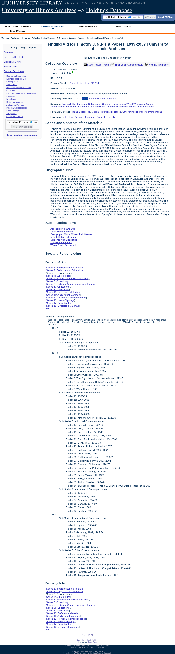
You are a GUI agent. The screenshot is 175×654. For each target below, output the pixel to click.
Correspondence (13, 82)
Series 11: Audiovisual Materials (63, 294)
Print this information (158, 64)
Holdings (26, 38)
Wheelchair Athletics (117, 106)
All (47, 308)
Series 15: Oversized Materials (62, 305)
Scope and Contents (14, 57)
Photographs (155, 111)
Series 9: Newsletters (57, 289)
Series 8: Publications (57, 286)
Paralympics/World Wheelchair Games (133, 104)
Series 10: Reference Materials (63, 292)
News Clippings (12, 111)
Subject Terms (11, 66)
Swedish (101, 117)
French (111, 117)
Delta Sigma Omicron (99, 104)
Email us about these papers (22, 135)
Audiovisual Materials (15, 105)
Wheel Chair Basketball (141, 106)
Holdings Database (109, 10)
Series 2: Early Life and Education (64, 270)
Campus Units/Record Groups (17, 26)
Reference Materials (14, 102)
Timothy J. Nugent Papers (99, 38)
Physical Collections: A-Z (52, 26)
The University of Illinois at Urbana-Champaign (94, 653)
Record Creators (17, 31)
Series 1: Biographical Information (64, 267)
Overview (8, 52)
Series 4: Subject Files (58, 275)
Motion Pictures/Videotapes (106, 111)
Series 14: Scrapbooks (58, 303)
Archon (85, 651)
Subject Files (11, 85)
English (69, 117)
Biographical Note (12, 62)
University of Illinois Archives (39, 10)
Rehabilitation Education (63, 106)
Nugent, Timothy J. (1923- (84, 83)
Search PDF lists (165, 17)
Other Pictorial (130, 111)
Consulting (10, 90)
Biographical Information (16, 76)
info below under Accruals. (99, 98)
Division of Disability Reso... (71, 38)
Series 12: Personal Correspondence (66, 297)
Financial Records (80, 111)
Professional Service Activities (18, 88)
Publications (11, 96)
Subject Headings (123, 26)
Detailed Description (14, 71)
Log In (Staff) (87, 635)
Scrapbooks (11, 114)
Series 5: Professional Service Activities (67, 278)
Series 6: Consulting (57, 281)
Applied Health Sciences (44, 38)
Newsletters (11, 99)
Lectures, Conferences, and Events (21, 93)
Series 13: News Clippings (60, 300)
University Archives (10, 38)
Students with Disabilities (91, 106)
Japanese (90, 117)
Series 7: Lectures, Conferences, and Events (70, 284)
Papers (143, 111)
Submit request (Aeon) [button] (98, 64)
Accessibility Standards (74, 104)
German (78, 117)
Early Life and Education (16, 79)
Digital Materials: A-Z (88, 26)
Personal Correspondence (17, 108)
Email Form (92, 642)
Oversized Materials (14, 117)
